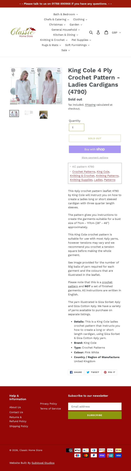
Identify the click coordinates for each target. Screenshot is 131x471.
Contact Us (16, 412)
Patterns (109, 179)
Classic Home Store (30, 450)
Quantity (74, 120)
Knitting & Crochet (82, 175)
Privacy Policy (48, 403)
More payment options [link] (95, 157)
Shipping (90, 104)
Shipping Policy (18, 426)
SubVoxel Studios (43, 463)
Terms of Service (50, 408)
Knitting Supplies (81, 179)
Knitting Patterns (107, 175)
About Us (15, 407)
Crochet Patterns (83, 171)
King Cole (103, 171)
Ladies (98, 179)
